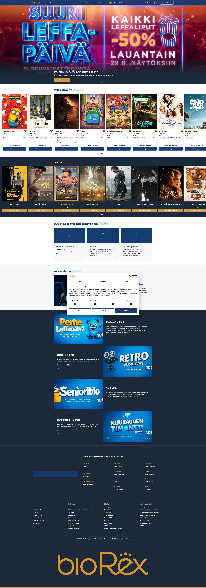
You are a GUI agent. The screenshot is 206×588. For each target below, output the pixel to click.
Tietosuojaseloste (145, 523)
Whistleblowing (108, 526)
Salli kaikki (126, 310)
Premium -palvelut (73, 528)
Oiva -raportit (108, 523)
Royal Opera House (73, 523)
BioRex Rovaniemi (150, 466)
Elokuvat (81, 2)
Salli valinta (103, 310)
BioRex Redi (86, 466)
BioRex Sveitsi (87, 476)
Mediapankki (108, 520)
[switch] (94, 304)
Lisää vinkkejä (104, 223)
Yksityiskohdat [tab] (103, 281)
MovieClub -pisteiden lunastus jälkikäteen (80, 509)
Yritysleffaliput (37, 509)
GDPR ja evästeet (145, 526)
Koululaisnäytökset (38, 518)
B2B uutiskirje (36, 523)
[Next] (150, 90)
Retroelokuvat (72, 518)
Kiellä (79, 310)
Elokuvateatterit (37, 507)
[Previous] (147, 90)
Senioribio (71, 512)
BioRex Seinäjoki (149, 474)
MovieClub (71, 507)
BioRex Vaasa (148, 489)
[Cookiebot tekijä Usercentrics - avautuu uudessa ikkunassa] (130, 276)
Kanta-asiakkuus (105, 2)
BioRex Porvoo (118, 481)
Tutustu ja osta (14, 149)
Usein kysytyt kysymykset (147, 515)
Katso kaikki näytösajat (14, 210)
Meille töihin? (108, 518)
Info (115, 2)
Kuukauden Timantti (74, 520)
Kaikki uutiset (76, 271)
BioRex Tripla (86, 469)
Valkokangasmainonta (39, 520)
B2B (120, 2)
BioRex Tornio (149, 481)
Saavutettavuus (144, 520)
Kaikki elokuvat (78, 90)
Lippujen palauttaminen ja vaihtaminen (151, 512)
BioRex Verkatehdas (88, 484)
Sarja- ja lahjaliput (91, 2)
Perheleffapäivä (72, 515)
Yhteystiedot (108, 512)
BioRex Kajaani (118, 466)
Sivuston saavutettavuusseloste (113, 528)
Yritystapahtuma (37, 515)
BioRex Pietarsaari (119, 474)
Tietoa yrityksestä (109, 507)
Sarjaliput (71, 526)
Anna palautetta (108, 515)
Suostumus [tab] (79, 281)
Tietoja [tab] (127, 281)
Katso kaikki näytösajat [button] (14, 145)
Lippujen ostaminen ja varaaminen (149, 509)
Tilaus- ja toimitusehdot (147, 507)
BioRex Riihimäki (118, 489)
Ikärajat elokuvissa (145, 518)
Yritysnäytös (36, 512)
